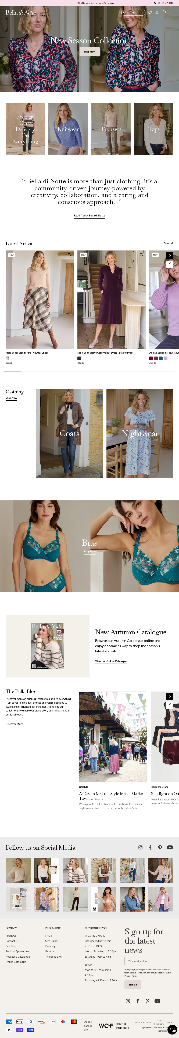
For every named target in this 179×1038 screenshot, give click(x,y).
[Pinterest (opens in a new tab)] (160, 847)
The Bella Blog (53, 956)
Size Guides (52, 940)
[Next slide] (169, 255)
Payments (147, 1022)
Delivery (50, 946)
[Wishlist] (150, 12)
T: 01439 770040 (95, 935)
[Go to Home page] (21, 12)
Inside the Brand (160, 786)
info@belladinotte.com (98, 940)
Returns (50, 951)
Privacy (138, 1022)
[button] (170, 12)
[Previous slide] (169, 264)
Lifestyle (83, 786)
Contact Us (12, 940)
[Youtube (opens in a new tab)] (169, 847)
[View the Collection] (25, 129)
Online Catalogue (16, 961)
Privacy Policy (130, 976)
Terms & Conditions (159, 1022)
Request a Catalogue (18, 956)
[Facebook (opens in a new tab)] (150, 847)
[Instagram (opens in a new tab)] (140, 847)
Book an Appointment (18, 951)
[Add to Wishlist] (70, 254)
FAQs (48, 935)
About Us (11, 935)
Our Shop (11, 946)
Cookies (169, 1022)
